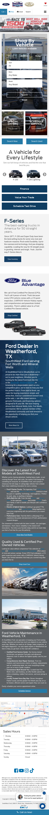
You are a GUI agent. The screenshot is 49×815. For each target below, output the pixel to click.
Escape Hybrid (27, 509)
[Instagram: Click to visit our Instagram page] (27, 771)
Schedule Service (24, 691)
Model (11, 81)
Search (24, 95)
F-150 (40, 380)
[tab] (10, 55)
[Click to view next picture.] (45, 24)
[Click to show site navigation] (45, 12)
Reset (24, 100)
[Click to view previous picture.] (3, 24)
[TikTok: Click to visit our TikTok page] (31, 771)
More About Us (14, 425)
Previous (4, 174)
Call (3, 12)
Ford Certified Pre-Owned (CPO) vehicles (22, 551)
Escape (38, 500)
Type (10, 62)
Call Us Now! (25, 812)
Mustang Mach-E (12, 509)
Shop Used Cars (24, 564)
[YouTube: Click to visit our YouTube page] (21, 771)
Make (10, 72)
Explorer (25, 500)
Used (21, 12)
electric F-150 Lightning (28, 491)
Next (44, 174)
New (12, 12)
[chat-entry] (42, 806)
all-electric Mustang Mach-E (22, 383)
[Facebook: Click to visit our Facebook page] (16, 771)
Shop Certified (12, 315)
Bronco (33, 498)
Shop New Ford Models (25, 535)
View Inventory (13, 259)
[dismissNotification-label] (44, 793)
